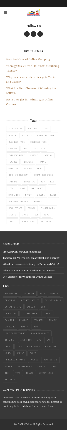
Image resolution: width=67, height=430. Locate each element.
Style (25, 215)
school (31, 208)
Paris (53, 195)
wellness (46, 221)
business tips (38, 142)
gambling (14, 168)
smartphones (48, 208)
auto (45, 129)
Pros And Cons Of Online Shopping (28, 59)
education (39, 148)
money (28, 195)
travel (12, 221)
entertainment (17, 155)
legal (12, 188)
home (39, 168)
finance (13, 162)
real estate (15, 208)
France (42, 162)
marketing (14, 195)
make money (37, 188)
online (41, 195)
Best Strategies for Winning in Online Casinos (27, 276)
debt (25, 148)
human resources (43, 175)
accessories (15, 129)
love (22, 188)
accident (33, 129)
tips (46, 215)
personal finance (19, 201)
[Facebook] (27, 34)
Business (27, 135)
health (28, 168)
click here (26, 406)
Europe (34, 155)
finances (28, 162)
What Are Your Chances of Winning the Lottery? (29, 270)
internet (14, 182)
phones (38, 201)
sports (12, 215)
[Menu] (5, 12)
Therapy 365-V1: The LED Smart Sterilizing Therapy (31, 257)
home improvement (19, 175)
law (52, 182)
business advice (46, 135)
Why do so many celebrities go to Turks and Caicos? (31, 264)
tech (35, 215)
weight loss (28, 221)
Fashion (47, 155)
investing (29, 182)
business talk (17, 142)
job (43, 182)
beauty (12, 135)
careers (13, 148)
